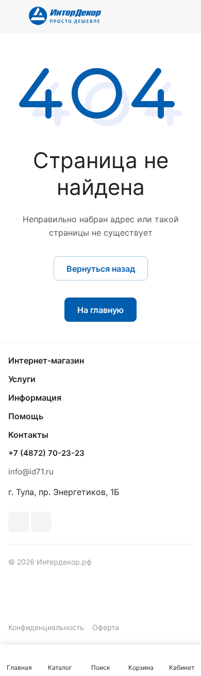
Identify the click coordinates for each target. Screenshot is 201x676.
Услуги (22, 379)
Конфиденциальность (46, 627)
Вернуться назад (100, 268)
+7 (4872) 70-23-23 (46, 453)
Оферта (105, 627)
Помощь (25, 416)
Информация (34, 397)
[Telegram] (41, 522)
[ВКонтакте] (18, 522)
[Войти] (164, 16)
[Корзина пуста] (184, 16)
